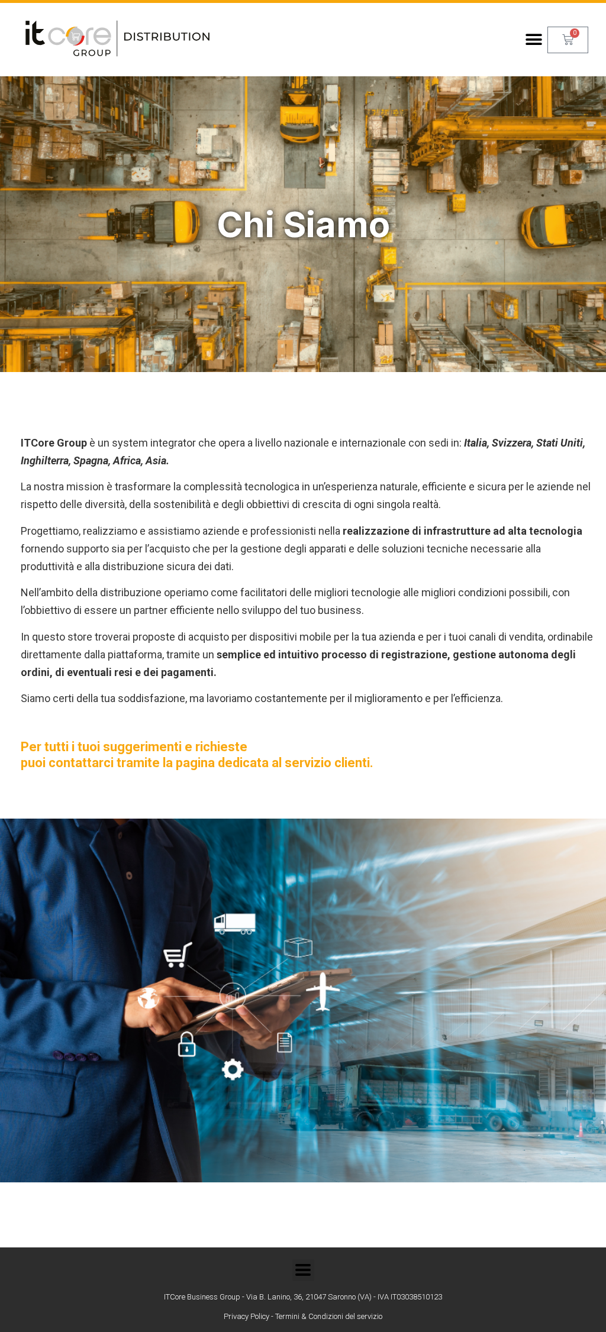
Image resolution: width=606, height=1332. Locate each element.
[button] (534, 40)
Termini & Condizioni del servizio (328, 1316)
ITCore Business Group (202, 1296)
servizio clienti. (329, 762)
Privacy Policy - (249, 1316)
